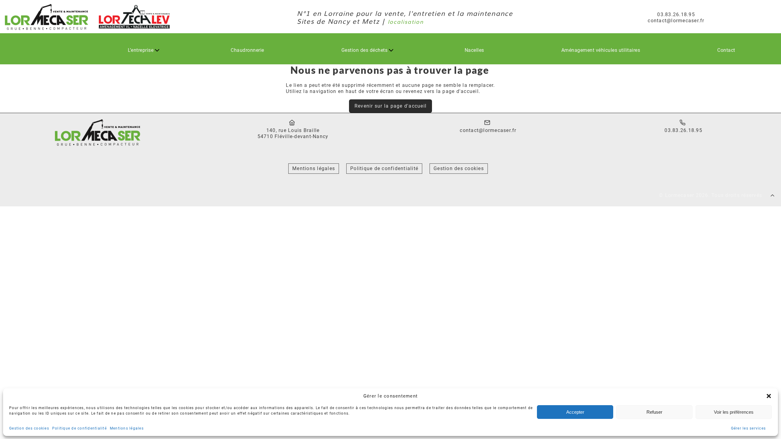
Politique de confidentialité (79, 428)
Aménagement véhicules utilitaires (600, 50)
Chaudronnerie (247, 50)
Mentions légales (127, 428)
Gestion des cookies (29, 428)
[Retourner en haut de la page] (773, 195)
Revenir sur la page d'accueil (390, 106)
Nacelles (474, 50)
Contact (726, 50)
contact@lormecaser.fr (488, 130)
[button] (769, 396)
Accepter (575, 412)
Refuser (654, 412)
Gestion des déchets (364, 50)
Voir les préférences (734, 412)
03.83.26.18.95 (683, 130)
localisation (406, 21)
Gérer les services (748, 428)
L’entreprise (140, 50)
